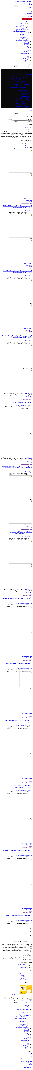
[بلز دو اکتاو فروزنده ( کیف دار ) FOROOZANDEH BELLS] (20, 431)
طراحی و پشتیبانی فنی (26, 1001)
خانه (31, 140)
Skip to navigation (17, 1)
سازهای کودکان (28, 210)
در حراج (27, 127)
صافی (16, 121)
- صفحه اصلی (22, 973)
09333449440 (22, 967)
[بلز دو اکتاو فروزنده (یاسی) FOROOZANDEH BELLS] (20, 881)
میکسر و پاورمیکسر (21, 26)
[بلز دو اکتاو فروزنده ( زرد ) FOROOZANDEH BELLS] (20, 629)
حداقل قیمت (29, 119)
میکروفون (23, 25)
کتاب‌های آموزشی (21, 38)
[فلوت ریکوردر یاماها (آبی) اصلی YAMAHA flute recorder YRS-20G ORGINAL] (20, 172)
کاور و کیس (23, 37)
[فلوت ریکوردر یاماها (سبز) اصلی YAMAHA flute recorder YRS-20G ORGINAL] (20, 237)
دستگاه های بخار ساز (21, 29)
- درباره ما (23, 978)
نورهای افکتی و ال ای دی (20, 31)
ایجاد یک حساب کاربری (26, 1061)
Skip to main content (27, 1)
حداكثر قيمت (8, 119)
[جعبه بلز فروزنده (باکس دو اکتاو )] (20, 367)
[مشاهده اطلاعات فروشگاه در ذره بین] (16, 993)
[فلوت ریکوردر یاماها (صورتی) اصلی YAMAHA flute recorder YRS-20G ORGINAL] (20, 302)
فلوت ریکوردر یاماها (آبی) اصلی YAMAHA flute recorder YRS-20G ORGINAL (17, 206)
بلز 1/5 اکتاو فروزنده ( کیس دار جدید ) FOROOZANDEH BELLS (21, 532)
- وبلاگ (24, 976)
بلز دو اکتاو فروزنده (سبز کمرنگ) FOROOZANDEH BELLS (22, 786)
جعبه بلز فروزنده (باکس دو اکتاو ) (22, 402)
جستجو (30, 112)
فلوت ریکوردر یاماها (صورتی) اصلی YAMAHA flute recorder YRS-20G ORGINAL (16, 336)
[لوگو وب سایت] (25, 4)
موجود (27, 129)
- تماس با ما (23, 979)
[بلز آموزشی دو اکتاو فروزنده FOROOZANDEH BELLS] (20, 563)
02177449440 (21, 965)
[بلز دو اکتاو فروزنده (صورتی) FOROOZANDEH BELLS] (20, 816)
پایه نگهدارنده (23, 34)
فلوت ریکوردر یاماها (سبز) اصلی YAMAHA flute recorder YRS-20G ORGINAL (17, 271)
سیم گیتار (23, 35)
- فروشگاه (23, 975)
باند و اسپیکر (23, 23)
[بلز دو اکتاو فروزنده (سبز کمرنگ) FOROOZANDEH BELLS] (20, 751)
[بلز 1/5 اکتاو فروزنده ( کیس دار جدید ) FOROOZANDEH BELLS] (20, 498)
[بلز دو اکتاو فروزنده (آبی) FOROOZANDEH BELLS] (25, 686)
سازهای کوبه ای (28, 405)
